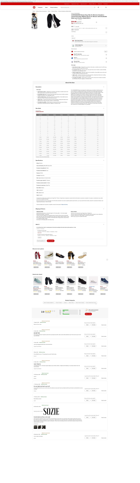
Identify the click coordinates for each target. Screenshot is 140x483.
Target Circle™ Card (74, 3)
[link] (74, 19)
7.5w (86, 28)
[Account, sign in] (100, 7)
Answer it (39, 237)
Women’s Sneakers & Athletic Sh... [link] (49, 302)
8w (88, 28)
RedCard (24, 1)
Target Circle (27, 1)
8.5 (77, 28)
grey (75, 31)
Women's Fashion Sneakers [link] (80, 302)
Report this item (74, 48)
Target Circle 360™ (83, 3)
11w (96, 28)
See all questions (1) (41, 240)
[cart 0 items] (106, 7)
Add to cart (73, 38)
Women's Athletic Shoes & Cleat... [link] (91, 302)
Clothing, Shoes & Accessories (41, 11)
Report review (103, 324)
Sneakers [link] (65, 302)
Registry (22, 1)
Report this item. (65, 204)
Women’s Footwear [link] (59, 302)
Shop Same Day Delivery (17, 1)
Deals (46, 7)
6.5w (83, 28)
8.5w (89, 28)
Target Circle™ (66, 3)
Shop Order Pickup (10, 1)
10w (94, 28)
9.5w (93, 28)
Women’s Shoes (54, 11)
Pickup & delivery (54, 7)
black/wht (73, 31)
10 (80, 28)
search (95, 7)
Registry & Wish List (92, 3)
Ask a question (51, 240)
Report (56, 231)
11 (81, 28)
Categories (40, 7)
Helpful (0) (48, 231)
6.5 (72, 28)
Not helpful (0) (52, 231)
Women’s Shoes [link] (71, 302)
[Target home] (34, 7)
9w (91, 28)
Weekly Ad (5, 1)
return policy (76, 216)
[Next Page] (106, 28)
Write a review (88, 314)
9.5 (79, 28)
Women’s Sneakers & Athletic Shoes (64, 11)
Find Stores (31, 1)
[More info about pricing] (96, 22)
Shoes (49, 11)
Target (34, 11)
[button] (74, 19)
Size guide (77, 26)
